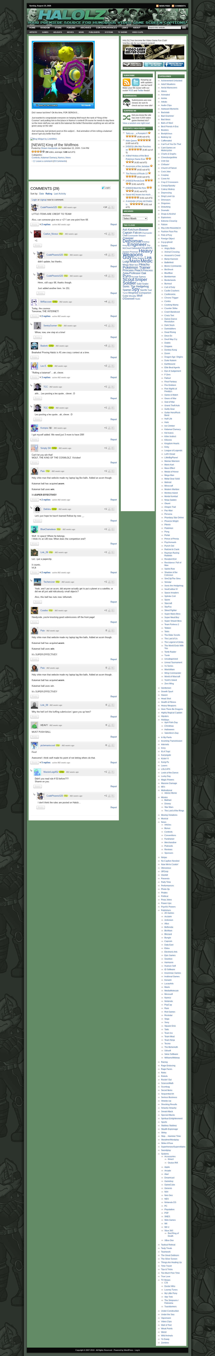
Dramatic (165, 210)
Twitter (141, 90)
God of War (169, 402)
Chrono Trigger (171, 298)
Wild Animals (167, 1335)
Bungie (167, 938)
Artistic (33, 32)
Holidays (57, 32)
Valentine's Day (171, 733)
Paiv (42, 471)
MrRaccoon (46, 301)
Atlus (166, 923)
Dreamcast (169, 1178)
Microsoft (168, 994)
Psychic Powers (168, 907)
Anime (164, 98)
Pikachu (144, 264)
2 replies (46, 224)
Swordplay (166, 1150)
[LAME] (35, 151)
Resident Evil (170, 559)
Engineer (136, 244)
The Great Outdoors (170, 1255)
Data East (168, 945)
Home (32, 28)
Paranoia (165, 878)
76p (59, 326)
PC (165, 1206)
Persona (168, 514)
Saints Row (169, 569)
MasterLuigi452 (51, 772)
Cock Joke (166, 171)
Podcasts (168, 846)
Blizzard (168, 934)
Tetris (166, 631)
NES (166, 1199)
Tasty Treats (166, 1248)
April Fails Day (171, 722)
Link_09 (44, 552)
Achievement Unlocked (171, 80)
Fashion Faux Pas (169, 231)
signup (43, 199)
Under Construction (170, 1311)
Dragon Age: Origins (173, 357)
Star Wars (168, 807)
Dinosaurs (165, 200)
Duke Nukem (170, 360)
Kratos (141, 258)
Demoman (133, 241)
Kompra (44, 428)
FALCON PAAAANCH (171, 228)
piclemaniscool (47, 745)
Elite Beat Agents (172, 367)
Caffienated (166, 140)
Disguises (165, 203)
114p (50, 366)
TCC (46, 387)
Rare (166, 1008)
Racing (164, 1062)
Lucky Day (166, 776)
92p (58, 529)
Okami (167, 503)
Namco (61, 157)
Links (125, 28)
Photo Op (165, 889)
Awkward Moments (169, 109)
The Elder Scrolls (172, 635)
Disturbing (165, 207)
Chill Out (165, 161)
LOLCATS (165, 769)
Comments (180, 6)
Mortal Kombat (171, 496)
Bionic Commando (172, 266)
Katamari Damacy (49, 157)
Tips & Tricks (167, 1269)
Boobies (165, 130)
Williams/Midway (172, 1058)
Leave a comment (44, 161)
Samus (142, 276)
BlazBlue (168, 273)
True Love (165, 1276)
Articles (167, 825)
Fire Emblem (170, 385)
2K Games (169, 913)
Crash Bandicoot (172, 312)
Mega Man (128, 264)
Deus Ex (168, 336)
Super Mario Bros (172, 614)
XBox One (169, 1240)
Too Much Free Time (170, 1273)
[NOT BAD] (38, 151)
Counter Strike (171, 308)
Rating (49, 193)
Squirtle (143, 290)
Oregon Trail (170, 507)
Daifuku (47, 509)
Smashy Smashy (168, 1108)
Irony (163, 748)
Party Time (166, 882)
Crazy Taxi (169, 315)
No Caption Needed (170, 861)
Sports (164, 1122)
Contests (36, 157)
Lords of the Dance (169, 773)
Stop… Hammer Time (171, 1136)
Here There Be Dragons (172, 709)
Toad (150, 290)
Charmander (147, 233)
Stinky (164, 1132)
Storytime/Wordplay (170, 1140)
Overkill (164, 875)
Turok (167, 655)
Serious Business (169, 1097)
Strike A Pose (167, 1143)
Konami (167, 980)
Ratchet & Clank (171, 549)
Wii (165, 1223)
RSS (131, 90)
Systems (109, 32)
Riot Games (169, 1012)
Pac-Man (168, 510)
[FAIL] (32, 151)
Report (114, 224)
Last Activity (60, 193)
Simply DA (45, 448)
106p (55, 302)
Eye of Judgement (172, 371)
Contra (167, 301)
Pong (166, 532)
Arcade (167, 1170)
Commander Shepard (136, 236)
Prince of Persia (171, 539)
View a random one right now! (136, 123)
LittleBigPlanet (171, 457)
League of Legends (173, 450)
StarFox (167, 607)
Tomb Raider (170, 652)
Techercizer (49, 582)
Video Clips (137, 32)
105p (51, 346)
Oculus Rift (173, 1163)
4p (50, 428)
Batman (167, 800)
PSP (166, 1213)
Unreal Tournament (173, 662)
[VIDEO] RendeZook (135, 181)
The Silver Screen (169, 1259)
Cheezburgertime (169, 157)
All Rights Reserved (104, 1350)
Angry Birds (169, 248)
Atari (166, 1174)
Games (45, 32)
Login (34, 199)
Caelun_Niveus (51, 234)
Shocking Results (169, 1104)
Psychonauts (170, 542)
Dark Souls (169, 325)
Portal (167, 535)
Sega (166, 1019)
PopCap (168, 1005)
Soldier (129, 283)
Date (41, 193)
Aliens (164, 91)
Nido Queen (131, 140)
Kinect (171, 1159)
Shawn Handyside (49, 148)
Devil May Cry (170, 339)
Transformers (170, 1306)
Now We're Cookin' (169, 864)
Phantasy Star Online (174, 517)
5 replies (46, 762)
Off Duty (164, 871)
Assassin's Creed (172, 255)
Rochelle (134, 277)
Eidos (167, 948)
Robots (164, 1076)
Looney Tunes (171, 1290)
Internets (165, 744)
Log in (137, 1350)
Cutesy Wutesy (168, 189)
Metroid (167, 482)
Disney (167, 803)
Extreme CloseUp (169, 221)
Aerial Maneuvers (169, 88)
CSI (166, 1283)
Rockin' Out (166, 1080)
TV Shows (122, 32)
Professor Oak (137, 273)
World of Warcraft (172, 676)
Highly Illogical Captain (171, 713)
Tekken (167, 628)
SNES (167, 1216)
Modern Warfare (171, 489)
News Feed (164, 6)
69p (50, 552)
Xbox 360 (168, 1230)
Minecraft (168, 486)
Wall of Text (166, 1325)
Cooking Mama (171, 305)
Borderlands (170, 280)
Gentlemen (166, 688)
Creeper (128, 238)
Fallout (167, 378)
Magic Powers (167, 780)
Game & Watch (171, 395)
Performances (167, 885)
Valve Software (171, 1054)
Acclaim (168, 916)
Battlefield (169, 262)
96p (60, 234)
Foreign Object (168, 238)
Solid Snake (142, 283)
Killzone (168, 440)
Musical (164, 818)
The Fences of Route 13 (137, 173)
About (136, 28)
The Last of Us (171, 638)
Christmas (169, 726)
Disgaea (168, 346)
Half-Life (168, 419)
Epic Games (170, 955)
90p (59, 207)
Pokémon (168, 528)
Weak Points (167, 1328)
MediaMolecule (171, 990)
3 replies (46, 377)
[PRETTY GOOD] (40, 151)
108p (62, 772)
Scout (128, 279)
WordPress (128, 1350)
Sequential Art (167, 1094)
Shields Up (166, 1101)
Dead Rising (170, 332)
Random (45, 28)
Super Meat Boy (171, 617)
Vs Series (168, 666)
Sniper (141, 279)
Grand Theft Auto (172, 405)
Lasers (164, 765)
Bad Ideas (165, 119)
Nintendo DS (170, 1202)
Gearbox (168, 959)
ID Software (169, 969)
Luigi (126, 261)
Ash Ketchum (131, 229)
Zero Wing (169, 683)
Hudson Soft (170, 966)
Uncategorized (171, 659)
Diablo (167, 343)
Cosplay (165, 175)
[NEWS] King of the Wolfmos (54, 145)
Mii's (163, 787)
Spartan (127, 289)
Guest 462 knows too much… (139, 194)
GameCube (169, 1185)
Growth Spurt (167, 691)
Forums (71, 28)
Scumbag (165, 1087)
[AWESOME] (43, 151)
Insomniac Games (172, 973)
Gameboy (168, 1181)
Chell (125, 235)
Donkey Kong (170, 350)
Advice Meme (170, 793)
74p (47, 471)
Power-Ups (166, 903)
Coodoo (44, 610)
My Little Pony (170, 1293)
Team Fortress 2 (171, 624)
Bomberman (170, 276)
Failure (164, 224)
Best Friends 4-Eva (169, 126)
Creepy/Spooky (168, 186)
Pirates (164, 893)
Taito (166, 1029)
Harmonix (168, 962)
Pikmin (167, 524)
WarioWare (169, 669)
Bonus (167, 828)
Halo (166, 422)
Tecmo (167, 1043)
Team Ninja (169, 1040)
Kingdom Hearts (171, 443)
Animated (165, 95)
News (81, 32)
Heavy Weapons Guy (138, 254)
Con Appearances (106, 28)
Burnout (168, 283)
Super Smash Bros (173, 621)
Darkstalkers (170, 329)
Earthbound (169, 364)
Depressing (166, 193)
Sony (166, 1022)
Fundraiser (169, 839)
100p (54, 448)
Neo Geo (168, 1195)
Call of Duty (169, 287)
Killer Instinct (170, 436)
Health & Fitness (168, 702)
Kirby (134, 258)
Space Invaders (171, 593)
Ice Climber (169, 426)
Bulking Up (166, 137)
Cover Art (165, 178)
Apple (167, 1167)
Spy (136, 289)
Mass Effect (169, 468)
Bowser (143, 229)
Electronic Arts (170, 952)
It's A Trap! (165, 751)
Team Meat (169, 1036)
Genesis (168, 1188)
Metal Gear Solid (172, 479)
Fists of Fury (166, 235)
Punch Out (169, 546)
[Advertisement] (72, 845)
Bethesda (168, 927)
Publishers (94, 32)
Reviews (168, 849)
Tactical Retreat (168, 1245)
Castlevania (169, 294)
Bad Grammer (167, 116)
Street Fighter (170, 610)
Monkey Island (171, 493)
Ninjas (164, 857)
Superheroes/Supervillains (173, 1147)
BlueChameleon (48, 529)
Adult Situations (168, 84)
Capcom (168, 941)
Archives (85, 28)
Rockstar (168, 1015)
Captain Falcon (132, 232)
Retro (163, 1072)
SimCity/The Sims (172, 578)
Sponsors (168, 853)
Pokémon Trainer (136, 267)
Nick (136, 265)
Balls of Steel (167, 123)
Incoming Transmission (171, 741)
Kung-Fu (165, 762)
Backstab (165, 112)
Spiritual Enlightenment (171, 1118)
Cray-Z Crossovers (169, 182)
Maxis (167, 987)
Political (164, 896)
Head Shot (166, 698)
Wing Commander (172, 673)
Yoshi (137, 299)
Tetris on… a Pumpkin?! (136, 133)
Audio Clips (166, 105)
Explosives (166, 217)
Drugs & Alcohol (168, 214)
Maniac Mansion (172, 461)
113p (54, 509)
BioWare (168, 930)
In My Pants (166, 737)
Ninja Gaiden (170, 500)
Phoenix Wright (171, 521)
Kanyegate (166, 755)
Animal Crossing (172, 252)
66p (57, 582)
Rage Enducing (168, 1065)
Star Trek (168, 1297)
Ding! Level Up (168, 196)
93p (50, 610)
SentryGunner (50, 325)
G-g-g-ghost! (167, 242)
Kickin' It (164, 758)
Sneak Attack (167, 1111)
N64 (166, 1192)
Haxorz (164, 695)
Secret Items (166, 1090)
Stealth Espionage (169, 1129)
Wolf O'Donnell (132, 297)
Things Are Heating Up (171, 1262)
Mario (135, 261)
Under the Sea (167, 1314)
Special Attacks (168, 1115)
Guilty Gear (169, 409)
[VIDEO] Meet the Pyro (136, 188)
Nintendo (168, 1001)
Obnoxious (166, 868)
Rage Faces (166, 1069)
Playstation (169, 1209)
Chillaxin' (165, 164)
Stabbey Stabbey (169, 1125)
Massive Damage (169, 783)
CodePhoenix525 (48, 207)
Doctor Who (169, 1286)
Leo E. (43, 366)
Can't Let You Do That (171, 144)
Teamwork (165, 1252)
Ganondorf (136, 248)
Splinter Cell (170, 596)
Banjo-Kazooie (171, 259)
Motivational (166, 790)
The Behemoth (171, 1047)
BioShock (168, 269)
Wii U (166, 1227)
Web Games (170, 1220)
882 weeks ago (70, 207)
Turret (125, 293)
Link (148, 257)
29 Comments (59, 161)
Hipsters (165, 716)
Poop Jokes (166, 900)
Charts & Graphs (168, 154)
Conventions (170, 835)
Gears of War (170, 398)
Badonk (44, 346)
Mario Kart (169, 464)
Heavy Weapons (168, 705)
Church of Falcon (169, 168)
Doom (167, 353)
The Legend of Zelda (173, 642)
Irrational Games (172, 976)
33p (57, 745)
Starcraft (168, 603)
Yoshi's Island (170, 680)
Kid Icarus (169, 433)
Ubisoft (167, 1050)
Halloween (169, 729)
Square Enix (170, 1026)
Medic (147, 261)
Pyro (127, 276)
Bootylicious (166, 133)
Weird (163, 1332)
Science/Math (167, 1083)
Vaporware (166, 1318)
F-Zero (167, 374)
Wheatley (132, 296)
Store (58, 28)
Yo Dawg (165, 1339)
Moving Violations (169, 815)
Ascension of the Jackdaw (137, 166)
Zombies (165, 1343)
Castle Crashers (171, 291)
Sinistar (167, 582)
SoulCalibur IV (171, 589)
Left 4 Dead (169, 454)
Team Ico (168, 1033)
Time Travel (166, 1266)
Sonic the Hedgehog (173, 585)
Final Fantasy (170, 381)
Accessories (170, 1156)
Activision (168, 920)
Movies (70, 32)
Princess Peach (132, 270)
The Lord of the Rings (174, 810)
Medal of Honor (171, 472)
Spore (167, 600)
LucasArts (169, 983)
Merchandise (170, 842)
